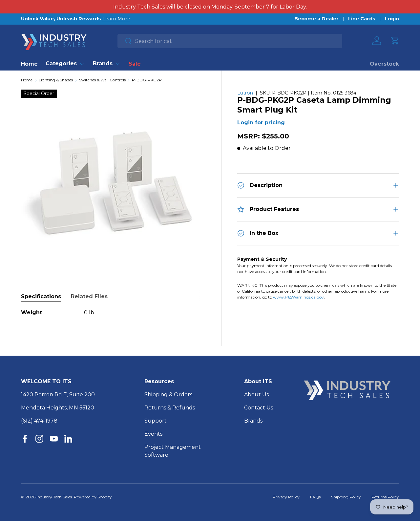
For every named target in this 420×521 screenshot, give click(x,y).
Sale (135, 64)
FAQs (315, 496)
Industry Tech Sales (54, 496)
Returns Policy (385, 496)
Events (153, 434)
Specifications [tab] (41, 296)
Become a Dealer (316, 19)
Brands (103, 63)
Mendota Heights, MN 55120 (57, 408)
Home (29, 64)
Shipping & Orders (168, 394)
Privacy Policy (286, 496)
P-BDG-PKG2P (147, 80)
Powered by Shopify (93, 496)
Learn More (116, 19)
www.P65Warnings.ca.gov (298, 297)
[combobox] (229, 41)
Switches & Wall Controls (102, 80)
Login (392, 19)
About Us (256, 394)
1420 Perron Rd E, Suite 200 (58, 394)
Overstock (384, 64)
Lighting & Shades (56, 80)
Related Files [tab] (89, 296)
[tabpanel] (113, 313)
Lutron (245, 93)
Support (155, 421)
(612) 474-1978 (39, 421)
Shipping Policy (346, 496)
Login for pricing (261, 123)
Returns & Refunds (169, 408)
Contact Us (258, 408)
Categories (61, 63)
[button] (395, 40)
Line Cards (361, 19)
